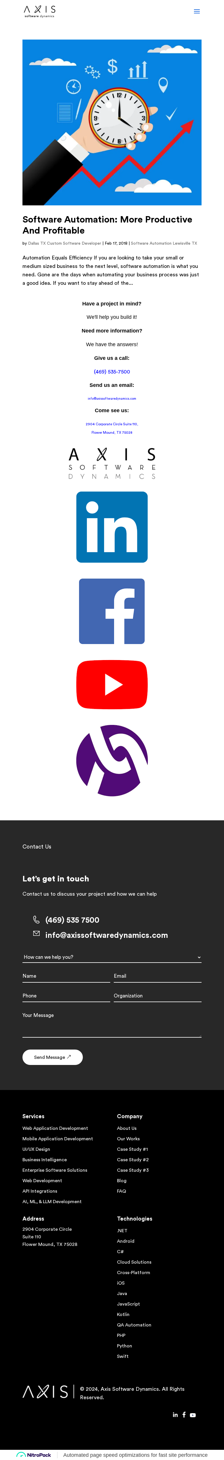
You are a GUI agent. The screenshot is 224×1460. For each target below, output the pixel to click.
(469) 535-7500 (112, 371)
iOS (121, 1283)
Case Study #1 (132, 1149)
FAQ (121, 1191)
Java (122, 1293)
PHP (121, 1335)
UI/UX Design (36, 1149)
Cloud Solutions (134, 1262)
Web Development (42, 1180)
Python (124, 1346)
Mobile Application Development (57, 1139)
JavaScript (128, 1304)
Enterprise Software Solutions (54, 1170)
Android (125, 1241)
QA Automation (134, 1325)
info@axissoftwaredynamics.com (112, 398)
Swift (123, 1356)
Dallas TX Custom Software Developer (64, 243)
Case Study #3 (133, 1170)
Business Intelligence (44, 1159)
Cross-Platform (133, 1272)
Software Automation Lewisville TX (164, 243)
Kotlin (123, 1314)
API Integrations (39, 1191)
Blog (122, 1180)
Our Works (128, 1139)
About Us (126, 1128)
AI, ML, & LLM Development (52, 1201)
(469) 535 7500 (72, 920)
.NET (122, 1230)
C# (120, 1251)
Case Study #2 (133, 1159)
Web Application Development (55, 1128)
